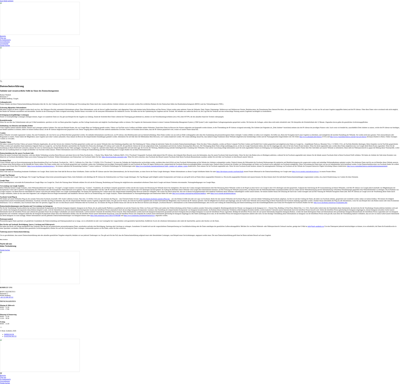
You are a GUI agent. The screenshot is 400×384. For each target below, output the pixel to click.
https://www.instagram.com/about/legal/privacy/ (139, 215)
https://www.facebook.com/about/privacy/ (41, 166)
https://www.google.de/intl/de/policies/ (223, 193)
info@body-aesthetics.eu (316, 226)
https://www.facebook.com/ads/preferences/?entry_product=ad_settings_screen (162, 166)
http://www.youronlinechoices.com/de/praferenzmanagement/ (367, 166)
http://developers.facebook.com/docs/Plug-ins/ (155, 199)
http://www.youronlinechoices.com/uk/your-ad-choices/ (348, 137)
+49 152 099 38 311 (6, 297)
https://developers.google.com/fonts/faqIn (229, 171)
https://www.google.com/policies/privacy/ (305, 171)
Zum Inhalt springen (6, 1)
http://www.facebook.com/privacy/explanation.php (330, 202)
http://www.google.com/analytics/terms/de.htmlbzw (189, 193)
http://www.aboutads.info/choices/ (310, 137)
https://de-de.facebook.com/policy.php (114, 157)
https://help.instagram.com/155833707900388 (105, 215)
